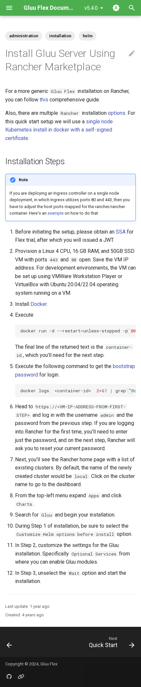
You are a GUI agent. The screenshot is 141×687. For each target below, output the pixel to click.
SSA (121, 232)
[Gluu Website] (21, 676)
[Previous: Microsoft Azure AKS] (9, 642)
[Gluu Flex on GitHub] (9, 676)
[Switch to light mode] (116, 7)
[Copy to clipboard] (129, 331)
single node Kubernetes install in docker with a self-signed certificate (59, 129)
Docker (38, 304)
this (44, 100)
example (56, 213)
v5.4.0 (91, 8)
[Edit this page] (132, 53)
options (116, 113)
